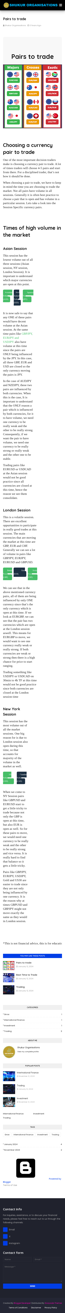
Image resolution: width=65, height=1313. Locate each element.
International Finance (33, 1020)
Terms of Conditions (18, 1307)
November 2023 (33, 1149)
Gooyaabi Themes (53, 1303)
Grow (33, 1014)
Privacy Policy (51, 1307)
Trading (20, 986)
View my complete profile (28, 1051)
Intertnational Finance (28, 1072)
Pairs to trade (23, 962)
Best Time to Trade (26, 974)
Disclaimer (36, 1307)
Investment (33, 1025)
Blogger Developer (22, 1303)
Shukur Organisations (15, 25)
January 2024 (33, 1144)
